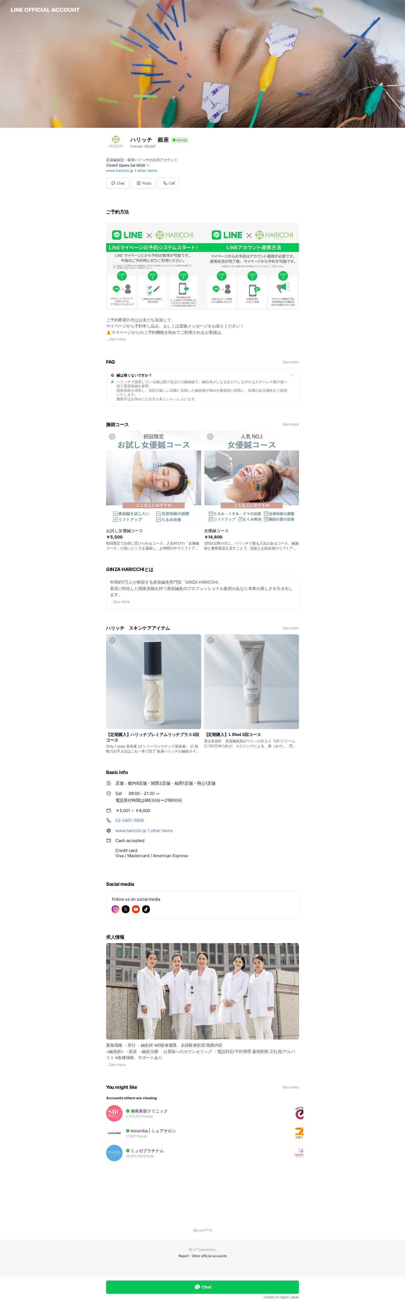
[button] (143, 183)
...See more (116, 339)
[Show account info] (179, 140)
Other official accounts (209, 1256)
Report (184, 1256)
